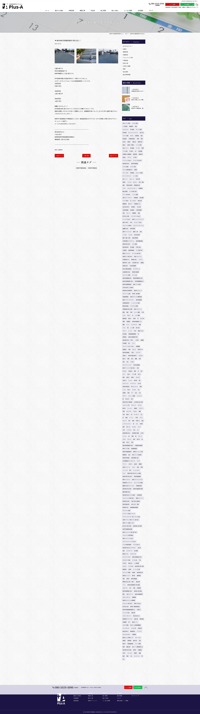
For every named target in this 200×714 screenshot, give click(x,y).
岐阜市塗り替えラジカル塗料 (129, 495)
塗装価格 (124, 318)
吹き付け (127, 399)
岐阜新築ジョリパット (127, 482)
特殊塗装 (132, 172)
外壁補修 (134, 634)
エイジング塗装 (139, 172)
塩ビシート (125, 179)
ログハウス (128, 411)
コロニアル (125, 588)
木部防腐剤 (139, 495)
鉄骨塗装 (132, 210)
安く (142, 414)
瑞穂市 (124, 640)
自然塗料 (133, 207)
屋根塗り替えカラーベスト (128, 485)
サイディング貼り (138, 222)
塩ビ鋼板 (136, 550)
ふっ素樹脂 (136, 563)
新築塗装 (136, 197)
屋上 (143, 420)
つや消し (132, 361)
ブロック (134, 349)
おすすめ (142, 318)
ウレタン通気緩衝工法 (127, 169)
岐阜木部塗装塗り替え (137, 557)
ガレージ (128, 213)
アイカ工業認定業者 (127, 544)
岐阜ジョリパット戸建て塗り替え (130, 532)
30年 (143, 312)
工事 (124, 414)
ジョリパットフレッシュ (138, 225)
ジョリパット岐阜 (126, 510)
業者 (124, 656)
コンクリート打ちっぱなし (128, 346)
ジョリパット (125, 129)
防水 (131, 222)
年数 (124, 578)
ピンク (141, 417)
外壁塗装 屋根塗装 (127, 154)
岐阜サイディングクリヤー (128, 299)
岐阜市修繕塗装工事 (127, 278)
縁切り (129, 318)
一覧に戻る (86, 155)
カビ (137, 423)
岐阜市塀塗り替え (135, 457)
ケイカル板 (134, 560)
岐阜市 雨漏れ (130, 145)
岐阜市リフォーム (138, 290)
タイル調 (134, 374)
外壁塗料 (128, 321)
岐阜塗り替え (134, 259)
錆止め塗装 (125, 191)
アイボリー (141, 408)
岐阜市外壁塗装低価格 (127, 529)
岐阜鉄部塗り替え (126, 433)
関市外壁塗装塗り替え (127, 591)
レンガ (124, 389)
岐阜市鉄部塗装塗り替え (128, 445)
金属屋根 (138, 346)
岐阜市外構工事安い (132, 355)
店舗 (140, 653)
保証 (124, 550)
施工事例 (125, 72)
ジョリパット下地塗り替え (128, 498)
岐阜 (136, 126)
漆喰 (139, 213)
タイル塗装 (134, 244)
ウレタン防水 (133, 166)
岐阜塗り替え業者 (138, 591)
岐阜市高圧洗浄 (126, 504)
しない (124, 315)
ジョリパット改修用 (127, 225)
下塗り (132, 352)
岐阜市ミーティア (126, 575)
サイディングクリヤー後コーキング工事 (131, 516)
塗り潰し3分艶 (126, 216)
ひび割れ (131, 151)
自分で (128, 389)
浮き (130, 588)
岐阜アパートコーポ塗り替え (129, 368)
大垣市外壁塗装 (136, 365)
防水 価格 (141, 182)
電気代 (124, 643)
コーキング (139, 396)
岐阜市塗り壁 (140, 572)
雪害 (132, 436)
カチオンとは (133, 553)
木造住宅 (130, 371)
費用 (127, 656)
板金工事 (140, 200)
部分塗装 (132, 148)
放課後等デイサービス (127, 619)
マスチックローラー (127, 615)
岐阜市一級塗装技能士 (135, 606)
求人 (129, 622)
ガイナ (139, 426)
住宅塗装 (124, 138)
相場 (142, 138)
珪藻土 (124, 157)
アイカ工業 (125, 151)
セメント (129, 439)
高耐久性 (130, 563)
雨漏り (132, 377)
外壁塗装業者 (130, 643)
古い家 (139, 383)
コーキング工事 (126, 612)
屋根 (124, 324)
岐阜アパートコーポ (127, 231)
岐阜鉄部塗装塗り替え (138, 278)
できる (124, 439)
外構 (129, 349)
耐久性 (124, 141)
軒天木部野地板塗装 (127, 269)
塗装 (127, 312)
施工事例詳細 (126, 74)
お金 (134, 430)
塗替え (56, 149)
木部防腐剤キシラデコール (128, 241)
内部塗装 (137, 135)
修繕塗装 (134, 597)
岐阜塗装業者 (131, 250)
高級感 (135, 408)
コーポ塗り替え (139, 250)
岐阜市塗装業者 (137, 476)
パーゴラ (138, 148)
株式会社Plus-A (136, 615)
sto (135, 151)
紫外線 (135, 380)
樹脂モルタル (125, 553)
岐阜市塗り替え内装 (139, 566)
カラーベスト (138, 637)
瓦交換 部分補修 (136, 293)
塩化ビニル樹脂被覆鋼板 (135, 625)
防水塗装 (124, 132)
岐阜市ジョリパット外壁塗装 (129, 600)
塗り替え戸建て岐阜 (127, 526)
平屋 (124, 411)
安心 (124, 659)
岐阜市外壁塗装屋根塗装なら (129, 609)
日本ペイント (125, 148)
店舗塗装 (125, 55)
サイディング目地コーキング (129, 513)
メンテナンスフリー (127, 423)
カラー (124, 374)
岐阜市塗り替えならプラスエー (129, 547)
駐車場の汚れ (125, 507)
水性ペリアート (129, 594)
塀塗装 (142, 262)
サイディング (125, 383)
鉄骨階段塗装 (134, 448)
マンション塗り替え (136, 253)
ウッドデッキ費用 (134, 306)
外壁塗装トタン (137, 203)
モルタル (138, 377)
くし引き (130, 234)
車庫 (124, 442)
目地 (132, 358)
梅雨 (128, 358)
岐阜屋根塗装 (125, 296)
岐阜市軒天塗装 (126, 457)
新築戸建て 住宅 (126, 262)
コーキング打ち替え (137, 160)
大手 (140, 392)
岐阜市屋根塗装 (139, 241)
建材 (124, 69)
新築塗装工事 (137, 185)
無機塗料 (131, 126)
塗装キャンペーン (140, 498)
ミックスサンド (126, 628)
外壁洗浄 (140, 628)
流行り (139, 374)
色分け (128, 374)
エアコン (140, 405)
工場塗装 (124, 250)
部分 (138, 368)
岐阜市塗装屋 (139, 299)
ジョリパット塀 (126, 405)
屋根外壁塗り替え (126, 492)
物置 (124, 321)
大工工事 (139, 207)
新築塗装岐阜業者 (134, 507)
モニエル (134, 426)
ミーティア (139, 631)
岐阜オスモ (140, 349)
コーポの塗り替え (133, 191)
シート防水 (135, 176)
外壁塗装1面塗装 (138, 445)
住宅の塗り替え (126, 207)
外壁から (138, 420)
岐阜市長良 (132, 228)
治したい (135, 182)
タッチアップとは (126, 557)
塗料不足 (135, 640)
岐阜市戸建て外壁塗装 (127, 402)
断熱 (141, 386)
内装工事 (136, 619)
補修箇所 (124, 569)
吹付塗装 (132, 129)
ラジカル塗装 (125, 166)
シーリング (125, 470)
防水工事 (125, 63)
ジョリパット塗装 (126, 275)
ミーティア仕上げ (126, 219)
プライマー (138, 352)
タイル (138, 461)
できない (135, 411)
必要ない (124, 355)
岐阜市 (134, 650)
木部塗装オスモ (126, 259)
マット (124, 473)
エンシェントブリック (133, 132)
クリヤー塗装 (125, 135)
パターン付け (125, 172)
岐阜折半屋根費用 (139, 594)
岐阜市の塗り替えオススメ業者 (134, 473)
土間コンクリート (126, 467)
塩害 (138, 467)
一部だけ (130, 464)
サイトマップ (135, 695)
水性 (127, 361)
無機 (124, 312)
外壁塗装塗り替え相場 (127, 309)
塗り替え (138, 327)
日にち (128, 315)
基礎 (136, 358)
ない (138, 430)
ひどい (133, 467)
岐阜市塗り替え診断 (127, 650)
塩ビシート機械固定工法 (137, 646)
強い (140, 380)
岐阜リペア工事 (126, 448)
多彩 (129, 420)
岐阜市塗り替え (126, 163)
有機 (134, 588)
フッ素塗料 (125, 126)
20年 (124, 430)
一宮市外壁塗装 (132, 265)
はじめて (141, 355)
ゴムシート (131, 179)
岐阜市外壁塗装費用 (127, 451)
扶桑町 (135, 169)
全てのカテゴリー (128, 46)
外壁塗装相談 (139, 485)
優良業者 (139, 575)
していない (129, 430)
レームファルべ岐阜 (135, 303)
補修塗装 (142, 619)
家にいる (128, 426)
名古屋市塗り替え (126, 272)
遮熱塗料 (124, 337)
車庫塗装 (134, 213)
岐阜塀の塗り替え (126, 244)
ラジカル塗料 (135, 123)
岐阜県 (133, 572)
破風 (126, 417)
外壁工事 (133, 612)
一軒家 (136, 417)
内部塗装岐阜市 (126, 303)
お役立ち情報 (126, 66)
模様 (133, 420)
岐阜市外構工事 (126, 386)
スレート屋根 (137, 312)
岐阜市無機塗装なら (139, 281)
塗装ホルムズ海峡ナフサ (128, 637)
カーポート (136, 414)
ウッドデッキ (134, 324)
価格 (124, 185)
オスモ (131, 135)
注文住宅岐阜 (137, 234)
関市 (124, 594)
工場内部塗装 (139, 210)
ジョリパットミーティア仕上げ (129, 541)
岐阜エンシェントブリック (138, 219)
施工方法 (142, 132)
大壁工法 (134, 141)
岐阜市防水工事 (126, 501)
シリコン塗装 (135, 194)
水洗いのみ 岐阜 (135, 504)
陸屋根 (142, 340)
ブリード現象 (138, 643)
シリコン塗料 (139, 145)
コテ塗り (135, 157)
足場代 (127, 578)
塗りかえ (130, 203)
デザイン (124, 396)
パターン (124, 330)
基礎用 (140, 464)
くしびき (124, 234)
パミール (140, 436)
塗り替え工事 (125, 606)
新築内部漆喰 (125, 306)
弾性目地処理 (129, 185)
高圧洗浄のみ (125, 631)
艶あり (127, 414)
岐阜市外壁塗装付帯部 (138, 488)
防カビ (127, 442)
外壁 (131, 312)
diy (129, 436)
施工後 (139, 547)
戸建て (124, 653)
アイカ (124, 188)
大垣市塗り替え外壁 (138, 402)
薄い (129, 343)
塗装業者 (124, 454)
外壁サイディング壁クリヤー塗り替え (131, 519)
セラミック (133, 405)
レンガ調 (132, 327)
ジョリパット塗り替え (127, 603)
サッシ (127, 324)
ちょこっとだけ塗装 (138, 482)
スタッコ (124, 420)
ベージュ (124, 436)
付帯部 (141, 423)
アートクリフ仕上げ (127, 160)
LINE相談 (186, 4)
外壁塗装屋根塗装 (132, 334)
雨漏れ (124, 182)
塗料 (142, 135)
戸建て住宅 (138, 247)
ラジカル (134, 389)
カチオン (124, 566)
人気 (131, 656)
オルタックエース (126, 597)
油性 (124, 361)
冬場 (132, 442)
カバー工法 (134, 275)
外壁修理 (129, 640)
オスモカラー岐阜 (126, 560)
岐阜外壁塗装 (135, 238)
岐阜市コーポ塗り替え (127, 256)
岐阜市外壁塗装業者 (127, 284)
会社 (136, 392)
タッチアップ (129, 550)
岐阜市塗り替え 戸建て (128, 340)
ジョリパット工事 (128, 57)
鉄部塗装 (140, 188)
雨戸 (132, 399)
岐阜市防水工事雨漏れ (127, 290)
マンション (129, 653)
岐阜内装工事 (125, 247)
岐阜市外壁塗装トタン (137, 321)
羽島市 (128, 141)
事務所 (135, 653)
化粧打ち (139, 609)
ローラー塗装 (139, 129)
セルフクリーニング (127, 365)
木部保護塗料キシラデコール (129, 461)
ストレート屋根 (131, 396)
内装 (124, 213)
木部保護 (140, 151)
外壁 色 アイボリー (127, 197)
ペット (124, 584)
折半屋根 (124, 343)
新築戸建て (140, 141)
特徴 (138, 138)
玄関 (128, 392)
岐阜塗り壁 (125, 265)
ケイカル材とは (136, 544)
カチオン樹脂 (125, 625)
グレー (133, 343)
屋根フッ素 (135, 231)
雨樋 (124, 646)
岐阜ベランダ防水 (137, 284)
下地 (140, 560)
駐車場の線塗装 (135, 272)
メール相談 (172, 4)
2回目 (134, 318)
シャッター (129, 408)
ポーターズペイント (127, 176)
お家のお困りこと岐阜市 (128, 287)
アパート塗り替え (126, 194)
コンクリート (137, 656)
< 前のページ (59, 155)
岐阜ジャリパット (126, 479)
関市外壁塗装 (134, 578)
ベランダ (129, 182)
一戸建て (137, 340)
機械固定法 (132, 631)
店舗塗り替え (125, 228)
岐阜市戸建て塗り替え (127, 476)
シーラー (130, 330)
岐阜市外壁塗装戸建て (133, 337)
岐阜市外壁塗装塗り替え (128, 281)
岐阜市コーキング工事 (138, 451)
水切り (142, 433)
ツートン (131, 417)
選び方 (124, 358)
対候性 (129, 569)
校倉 (141, 231)
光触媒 (124, 392)
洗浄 (140, 358)
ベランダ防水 (125, 200)
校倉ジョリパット (138, 256)
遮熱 (124, 377)
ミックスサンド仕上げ (135, 216)
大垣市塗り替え (135, 262)
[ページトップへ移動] (145, 687)
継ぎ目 (124, 408)
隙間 (140, 324)
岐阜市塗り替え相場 (127, 488)
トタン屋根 (137, 315)
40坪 (135, 330)
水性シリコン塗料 (126, 123)
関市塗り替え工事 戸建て (128, 581)
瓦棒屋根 (124, 622)
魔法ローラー (135, 622)
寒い (142, 371)
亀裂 (140, 411)
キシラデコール (136, 269)
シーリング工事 (136, 569)
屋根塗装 (60, 149)
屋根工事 (128, 646)
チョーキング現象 (126, 572)
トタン (124, 327)
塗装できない (141, 330)
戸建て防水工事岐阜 (135, 501)
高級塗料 (124, 349)
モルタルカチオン (126, 634)
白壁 (142, 467)
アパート (124, 464)
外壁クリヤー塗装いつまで (128, 523)
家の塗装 (124, 334)
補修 (135, 371)
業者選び (141, 154)
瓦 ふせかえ (133, 200)
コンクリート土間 (126, 293)
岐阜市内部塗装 (126, 352)
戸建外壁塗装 (125, 210)
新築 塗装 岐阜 (126, 238)
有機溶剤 (139, 588)
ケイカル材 (130, 566)
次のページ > (113, 155)
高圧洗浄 (138, 581)
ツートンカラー (136, 470)
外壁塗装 (125, 60)
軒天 (130, 470)
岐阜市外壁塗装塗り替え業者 (133, 584)
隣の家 (133, 575)
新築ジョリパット (126, 253)
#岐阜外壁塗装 (92, 168)
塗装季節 (135, 154)
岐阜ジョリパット (138, 309)
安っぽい (124, 371)
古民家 (135, 464)
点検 (140, 640)
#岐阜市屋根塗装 (81, 168)
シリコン (130, 380)
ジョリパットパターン (132, 188)
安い (139, 389)
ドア (132, 392)
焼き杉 (138, 439)
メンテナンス (133, 383)
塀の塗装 (142, 197)
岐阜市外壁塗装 (134, 163)
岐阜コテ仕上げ (137, 603)
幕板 (124, 426)
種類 (143, 148)
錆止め (127, 377)
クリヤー (141, 259)
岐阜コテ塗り (125, 222)
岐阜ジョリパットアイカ (137, 479)
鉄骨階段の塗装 (135, 433)
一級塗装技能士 (131, 138)
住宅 (129, 454)
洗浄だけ (124, 380)
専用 (134, 439)
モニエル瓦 (133, 628)
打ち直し (124, 563)
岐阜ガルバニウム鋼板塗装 (136, 296)
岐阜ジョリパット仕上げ (128, 538)
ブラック (129, 157)
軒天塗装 (132, 247)
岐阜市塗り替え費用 (137, 526)
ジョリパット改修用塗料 (128, 535)
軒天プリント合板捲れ (137, 454)
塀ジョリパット (134, 386)
